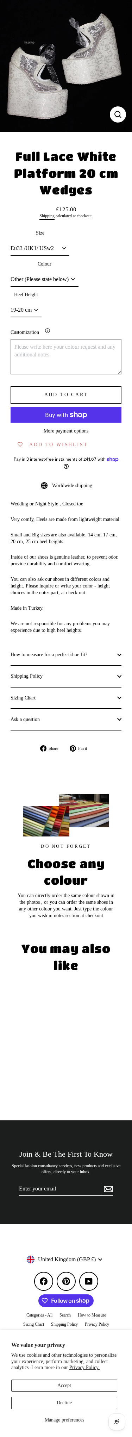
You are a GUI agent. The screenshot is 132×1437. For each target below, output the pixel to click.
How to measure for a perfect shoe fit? (49, 654)
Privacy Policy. (84, 1367)
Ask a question (25, 719)
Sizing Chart (23, 698)
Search (65, 1315)
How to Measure (92, 1315)
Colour (44, 264)
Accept (64, 1385)
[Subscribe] (107, 1189)
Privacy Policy (97, 1324)
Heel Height (26, 294)
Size (40, 233)
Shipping (47, 216)
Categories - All (39, 1315)
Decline (64, 1402)
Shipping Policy (27, 676)
